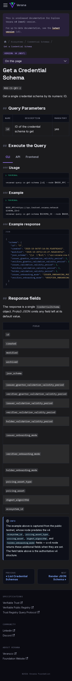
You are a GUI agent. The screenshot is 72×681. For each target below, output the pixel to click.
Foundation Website (14, 658)
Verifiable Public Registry (16, 607)
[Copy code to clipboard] (65, 183)
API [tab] (18, 157)
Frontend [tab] (32, 157)
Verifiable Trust (11, 602)
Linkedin (7, 630)
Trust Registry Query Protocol (19, 612)
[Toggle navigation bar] (5, 5)
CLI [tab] (8, 157)
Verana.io (8, 653)
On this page (13, 61)
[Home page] (5, 42)
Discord (7, 635)
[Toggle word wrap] (58, 183)
